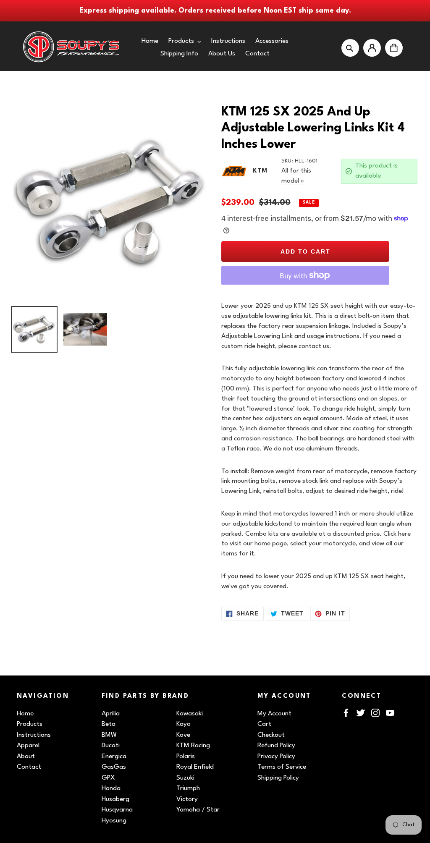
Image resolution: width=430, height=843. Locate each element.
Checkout (271, 735)
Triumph (188, 788)
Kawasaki (189, 713)
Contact (29, 767)
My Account (274, 713)
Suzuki (185, 778)
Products (29, 724)
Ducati (111, 745)
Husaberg (115, 799)
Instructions (34, 735)
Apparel (28, 745)
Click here (397, 534)
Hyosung (114, 820)
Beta (108, 724)
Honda (111, 788)
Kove (183, 735)
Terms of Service (281, 767)
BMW (109, 735)
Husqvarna (117, 809)
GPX (108, 778)
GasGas (114, 767)
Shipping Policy (278, 778)
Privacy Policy (276, 756)
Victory (187, 799)
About (26, 756)
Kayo (183, 724)
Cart (264, 724)
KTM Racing (193, 745)
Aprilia (111, 713)
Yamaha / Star (198, 809)
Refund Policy (276, 745)
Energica (114, 756)
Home (25, 713)
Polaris (185, 756)
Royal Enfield (195, 767)
